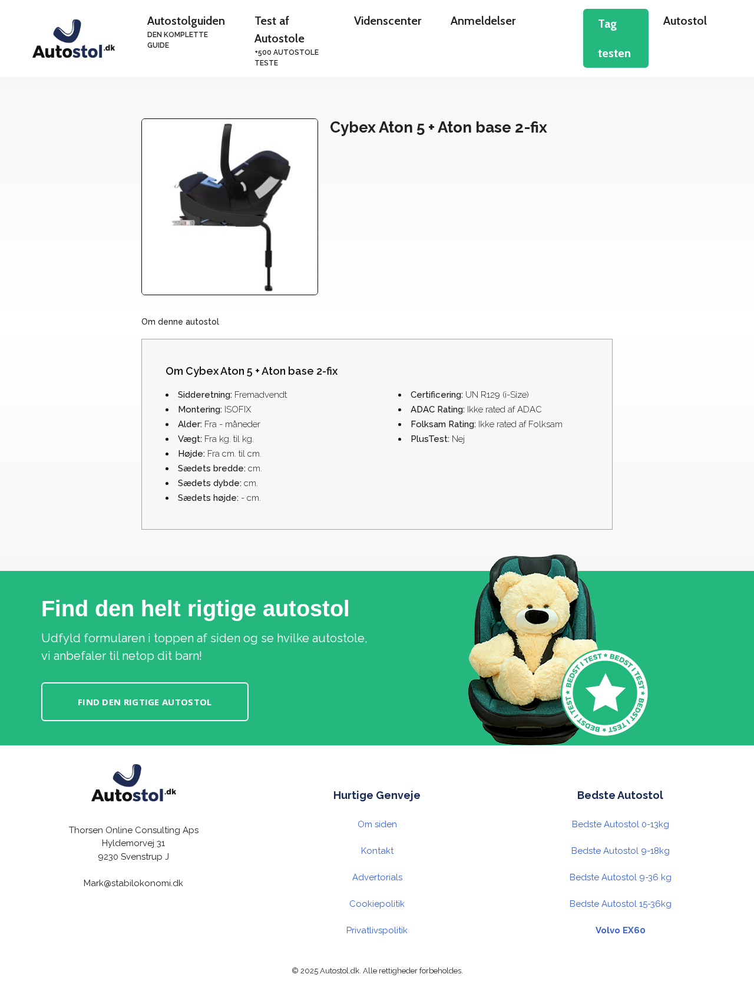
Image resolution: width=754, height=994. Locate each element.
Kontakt (377, 851)
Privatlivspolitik (377, 930)
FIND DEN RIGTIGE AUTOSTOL (145, 702)
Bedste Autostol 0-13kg (620, 824)
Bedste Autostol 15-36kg (621, 904)
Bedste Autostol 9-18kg (620, 851)
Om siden (377, 824)
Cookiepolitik (377, 904)
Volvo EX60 (621, 930)
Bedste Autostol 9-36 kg (621, 877)
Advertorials (377, 877)
